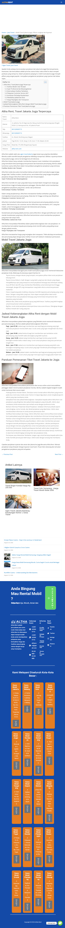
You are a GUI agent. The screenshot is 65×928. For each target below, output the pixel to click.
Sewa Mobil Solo (37, 687)
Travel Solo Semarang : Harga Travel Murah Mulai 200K (46, 489)
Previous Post (7, 454)
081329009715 (17, 129)
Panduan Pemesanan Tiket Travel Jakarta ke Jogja (19, 106)
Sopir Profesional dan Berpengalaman (19, 89)
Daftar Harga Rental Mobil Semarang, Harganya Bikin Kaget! (31, 555)
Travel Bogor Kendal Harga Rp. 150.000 (18, 487)
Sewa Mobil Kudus (48, 832)
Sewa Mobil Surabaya (27, 737)
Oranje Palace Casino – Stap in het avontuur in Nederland (22, 540)
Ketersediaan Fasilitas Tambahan (17, 91)
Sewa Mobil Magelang (49, 785)
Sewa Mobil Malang (27, 687)
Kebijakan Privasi (42, 635)
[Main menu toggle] (61, 2)
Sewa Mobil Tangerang (16, 785)
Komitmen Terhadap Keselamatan (18, 95)
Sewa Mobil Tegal (16, 832)
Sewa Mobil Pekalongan (38, 833)
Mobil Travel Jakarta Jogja (12, 102)
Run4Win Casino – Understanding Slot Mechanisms (20, 573)
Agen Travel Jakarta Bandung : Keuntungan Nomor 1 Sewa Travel (18, 513)
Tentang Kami (42, 641)
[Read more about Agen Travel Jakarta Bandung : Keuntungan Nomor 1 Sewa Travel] (18, 501)
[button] (60, 923)
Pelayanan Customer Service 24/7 (17, 93)
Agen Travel (6, 65)
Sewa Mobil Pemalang (27, 876)
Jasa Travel (14, 65)
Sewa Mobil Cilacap (49, 875)
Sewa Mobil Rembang (38, 876)
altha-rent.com (16, 149)
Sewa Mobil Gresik (16, 875)
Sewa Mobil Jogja (16, 736)
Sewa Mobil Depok (27, 784)
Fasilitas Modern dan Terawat (16, 87)
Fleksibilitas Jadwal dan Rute (16, 97)
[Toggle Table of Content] (44, 82)
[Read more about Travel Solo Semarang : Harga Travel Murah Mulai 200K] (47, 477)
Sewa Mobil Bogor (48, 736)
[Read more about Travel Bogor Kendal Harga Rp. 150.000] (18, 476)
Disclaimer (42, 646)
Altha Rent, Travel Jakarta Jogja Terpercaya (17, 85)
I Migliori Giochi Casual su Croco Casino (17, 547)
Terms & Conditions (42, 653)
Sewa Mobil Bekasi (38, 784)
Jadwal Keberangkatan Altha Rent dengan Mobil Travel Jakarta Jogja (25, 104)
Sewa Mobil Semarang (38, 737)
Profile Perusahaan (42, 629)
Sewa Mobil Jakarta (16, 687)
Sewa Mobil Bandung (50, 688)
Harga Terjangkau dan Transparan (18, 100)
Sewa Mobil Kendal (27, 832)
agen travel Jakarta (26, 154)
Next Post (59, 454)
